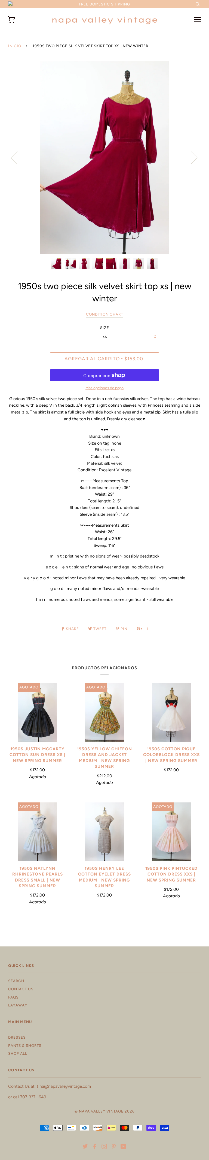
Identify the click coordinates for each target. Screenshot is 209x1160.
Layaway (17, 1005)
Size (104, 327)
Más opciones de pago (104, 388)
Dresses (17, 1037)
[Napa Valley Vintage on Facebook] (95, 1147)
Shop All (17, 1053)
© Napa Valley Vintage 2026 (105, 1111)
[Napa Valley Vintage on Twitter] (85, 1147)
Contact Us (20, 989)
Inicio (14, 46)
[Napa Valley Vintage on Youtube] (124, 1147)
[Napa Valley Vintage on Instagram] (104, 1147)
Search (16, 981)
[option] (104, 157)
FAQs (13, 997)
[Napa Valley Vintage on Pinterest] (114, 1147)
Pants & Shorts (24, 1045)
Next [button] (191, 157)
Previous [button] (17, 157)
